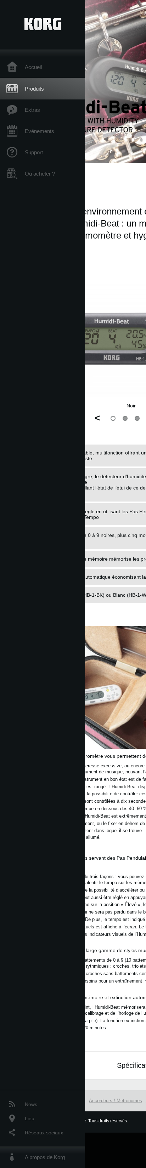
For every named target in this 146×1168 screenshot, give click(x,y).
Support (34, 152)
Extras (32, 110)
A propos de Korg (45, 1157)
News (31, 1104)
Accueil (33, 67)
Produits (34, 89)
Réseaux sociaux (44, 1132)
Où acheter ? (40, 174)
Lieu (29, 1118)
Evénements (39, 131)
